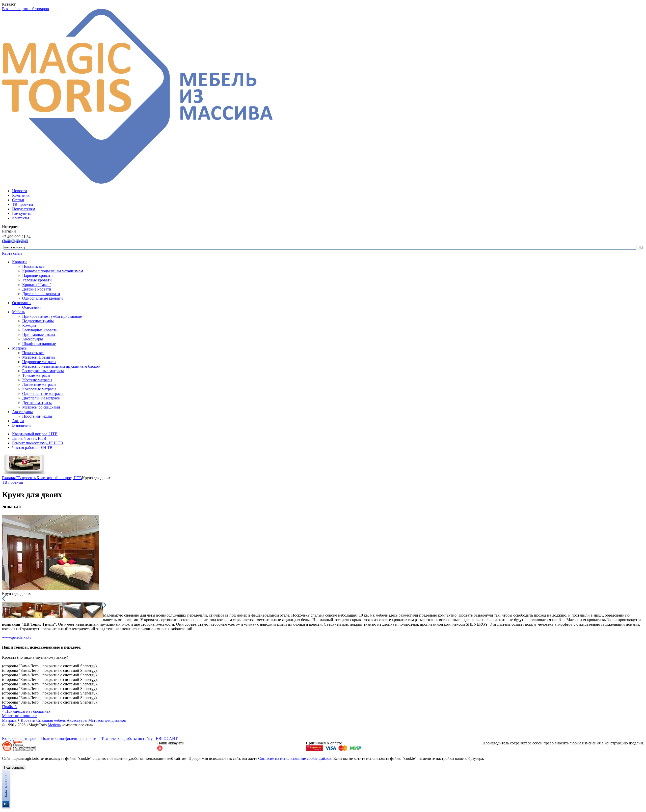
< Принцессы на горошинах (26, 711)
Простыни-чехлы (37, 416)
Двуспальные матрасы (41, 398)
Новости (19, 191)
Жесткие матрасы (37, 380)
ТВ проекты (22, 204)
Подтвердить (14, 767)
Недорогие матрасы (39, 362)
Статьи (18, 200)
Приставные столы (38, 334)
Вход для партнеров (19, 738)
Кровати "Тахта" (36, 284)
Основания (21, 303)
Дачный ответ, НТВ (29, 438)
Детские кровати (36, 289)
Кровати (19, 262)
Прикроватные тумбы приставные (52, 316)
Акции (18, 421)
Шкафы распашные (39, 343)
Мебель (18, 312)
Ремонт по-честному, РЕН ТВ (37, 443)
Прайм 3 (9, 707)
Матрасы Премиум (38, 357)
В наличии (21, 425)
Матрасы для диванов (107, 720)
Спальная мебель (51, 720)
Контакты (20, 218)
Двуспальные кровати (41, 294)
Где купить (21, 213)
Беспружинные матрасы (43, 371)
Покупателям (23, 209)
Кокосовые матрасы (39, 389)
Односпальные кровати (42, 298)
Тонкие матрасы (36, 375)
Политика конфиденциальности (68, 738)
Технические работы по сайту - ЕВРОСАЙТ (139, 738)
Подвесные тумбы (38, 321)
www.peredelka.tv (16, 637)
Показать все (33, 266)
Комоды (29, 325)
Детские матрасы (37, 402)
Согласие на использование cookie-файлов (294, 758)
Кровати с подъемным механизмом (52, 271)
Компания (21, 195)
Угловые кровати (37, 280)
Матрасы (20, 348)
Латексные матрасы (39, 384)
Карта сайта (12, 253)
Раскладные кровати (40, 330)
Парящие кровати (37, 275)
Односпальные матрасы (42, 393)
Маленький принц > (19, 716)
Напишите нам (15, 241)
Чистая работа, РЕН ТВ (32, 447)
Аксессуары (32, 339)
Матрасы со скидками (41, 407)
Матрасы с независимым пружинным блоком (61, 366)
